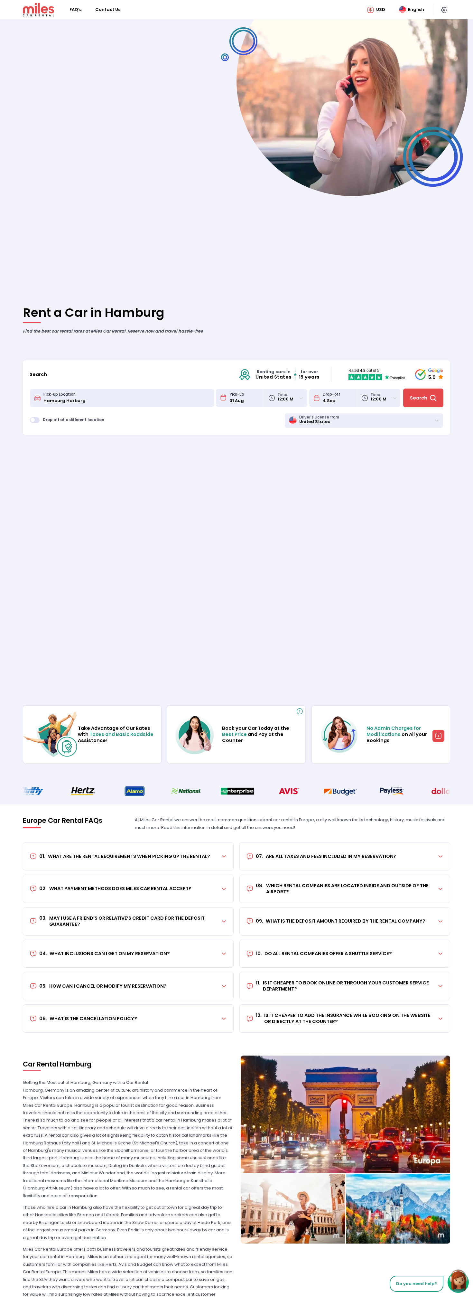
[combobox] (126, 398)
